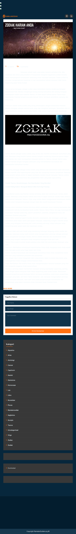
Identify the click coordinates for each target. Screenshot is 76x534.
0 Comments (23, 67)
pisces (10, 405)
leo (9, 390)
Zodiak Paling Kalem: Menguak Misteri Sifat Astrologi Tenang (27, 187)
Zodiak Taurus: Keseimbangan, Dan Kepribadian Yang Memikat (27, 183)
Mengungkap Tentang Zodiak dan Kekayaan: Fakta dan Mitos (37, 63)
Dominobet (12, 468)
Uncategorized (13, 430)
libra (9, 395)
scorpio (10, 420)
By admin (10, 67)
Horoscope (12, 385)
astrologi (31, 207)
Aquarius (11, 350)
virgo (10, 435)
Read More (7, 288)
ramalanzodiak (13, 410)
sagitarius (11, 415)
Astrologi (11, 360)
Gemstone (11, 380)
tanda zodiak (22, 83)
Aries (9, 355)
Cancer (10, 365)
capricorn (11, 370)
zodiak (54, 271)
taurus (10, 425)
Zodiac (10, 440)
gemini (10, 375)
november (11, 400)
